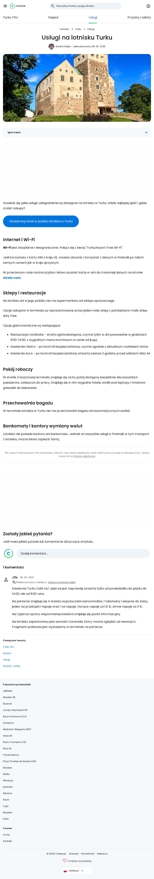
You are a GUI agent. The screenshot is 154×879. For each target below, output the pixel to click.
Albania (7, 793)
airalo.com (12, 278)
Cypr (5, 806)
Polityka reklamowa (84, 456)
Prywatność (87, 853)
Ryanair (7, 703)
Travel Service (11, 754)
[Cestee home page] (18, 6)
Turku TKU (10, 17)
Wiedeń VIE (9, 697)
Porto (6, 818)
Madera (7, 767)
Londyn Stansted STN (15, 710)
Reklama (102, 853)
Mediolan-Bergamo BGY (17, 729)
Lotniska (64, 29)
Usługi (93, 17)
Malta (6, 774)
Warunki (74, 853)
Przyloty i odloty (139, 17)
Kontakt (7, 841)
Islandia (8, 786)
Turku (78, 29)
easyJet (7, 735)
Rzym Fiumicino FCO (14, 716)
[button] (5, 6)
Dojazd (53, 17)
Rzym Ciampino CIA (14, 742)
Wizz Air (7, 748)
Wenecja (8, 780)
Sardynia (8, 722)
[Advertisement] (77, 168)
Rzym (6, 799)
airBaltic (8, 690)
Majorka (7, 812)
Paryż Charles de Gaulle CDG (19, 761)
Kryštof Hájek (63, 46)
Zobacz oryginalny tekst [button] (61, 582)
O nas (6, 834)
